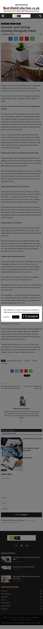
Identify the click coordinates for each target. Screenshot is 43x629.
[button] (40, 16)
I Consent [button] (30, 316)
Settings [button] (15, 317)
